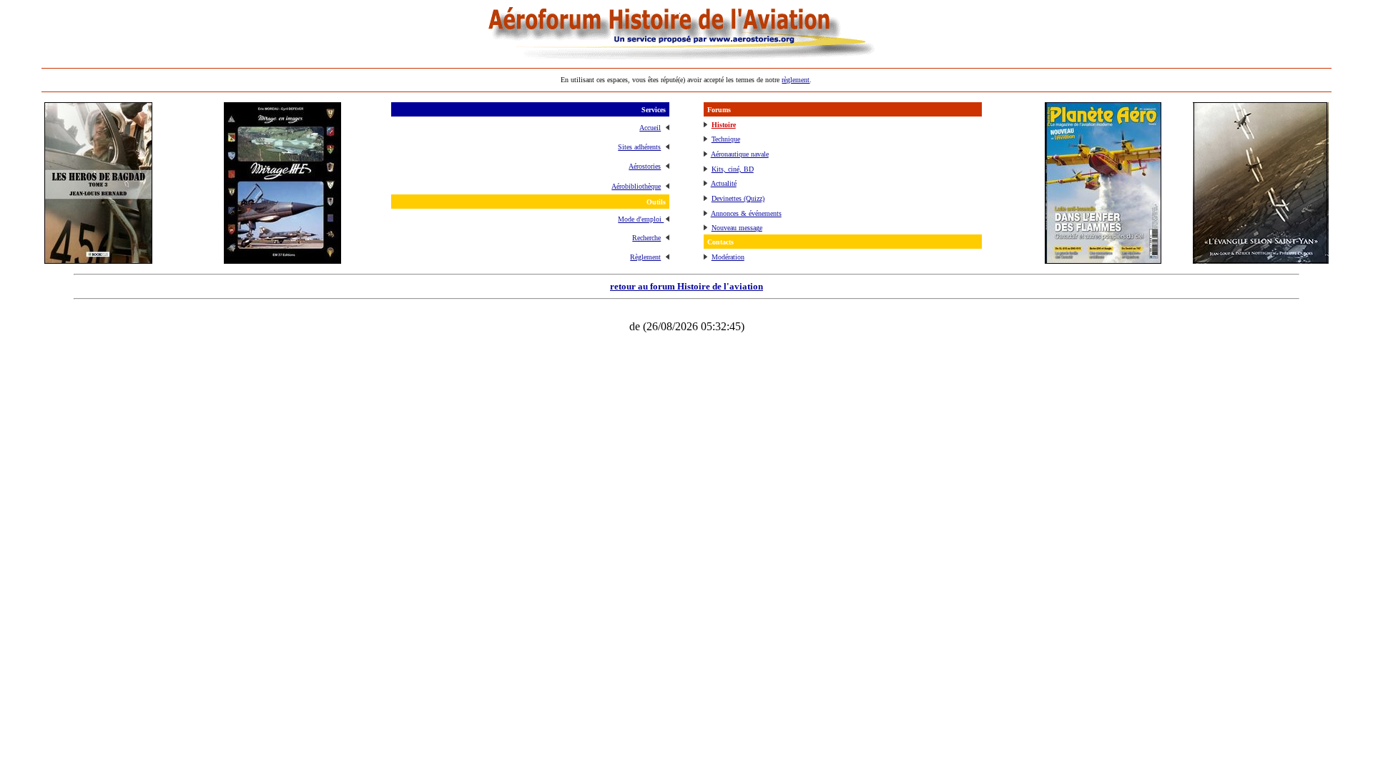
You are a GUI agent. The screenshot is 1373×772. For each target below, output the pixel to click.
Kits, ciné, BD (733, 169)
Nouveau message (737, 228)
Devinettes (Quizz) (738, 198)
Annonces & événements (746, 213)
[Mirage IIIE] (282, 260)
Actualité (724, 183)
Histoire (724, 125)
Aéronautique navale (740, 154)
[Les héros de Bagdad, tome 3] (98, 260)
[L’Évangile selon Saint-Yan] (1261, 260)
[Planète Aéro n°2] (1103, 260)
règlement (795, 80)
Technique (726, 139)
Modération (728, 257)
